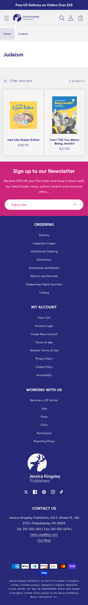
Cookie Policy (44, 366)
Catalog (44, 292)
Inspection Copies (44, 243)
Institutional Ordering (44, 251)
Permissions (44, 433)
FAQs (44, 425)
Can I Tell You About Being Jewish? (64, 141)
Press (44, 416)
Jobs (44, 408)
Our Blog (44, 540)
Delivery (44, 235)
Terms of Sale (44, 342)
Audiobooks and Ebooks (44, 267)
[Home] (26, 18)
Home (7, 33)
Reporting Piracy (44, 441)
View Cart (44, 317)
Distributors (44, 259)
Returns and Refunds (44, 276)
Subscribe (19, 204)
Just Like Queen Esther (23, 139)
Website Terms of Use (44, 350)
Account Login (44, 326)
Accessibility (44, 375)
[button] (6, 18)
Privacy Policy (44, 358)
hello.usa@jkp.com (44, 534)
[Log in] (70, 18)
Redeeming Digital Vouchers (44, 284)
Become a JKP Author (44, 400)
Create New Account (44, 334)
